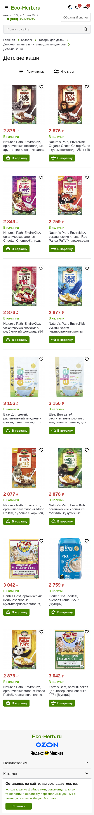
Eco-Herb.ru (26, 7)
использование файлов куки (25, 789)
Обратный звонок (75, 17)
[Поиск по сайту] (86, 29)
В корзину (19, 158)
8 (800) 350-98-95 (21, 19)
